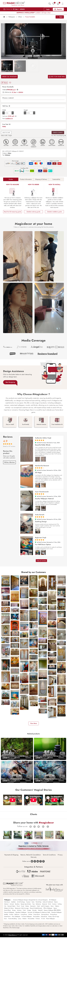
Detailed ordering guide (33, 212)
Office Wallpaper (47, 908)
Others (9, 153)
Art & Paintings (21, 902)
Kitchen (30, 914)
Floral (18, 906)
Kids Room (7, 902)
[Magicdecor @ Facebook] (48, 826)
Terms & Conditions (49, 855)
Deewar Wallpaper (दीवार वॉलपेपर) (52, 910)
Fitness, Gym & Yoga (53, 916)
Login (48, 9)
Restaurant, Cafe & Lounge (22, 908)
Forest (22, 906)
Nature (56, 902)
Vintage (29, 910)
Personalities (36, 916)
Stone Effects (7, 910)
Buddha (6, 914)
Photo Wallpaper (50, 918)
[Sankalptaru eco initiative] (54, 889)
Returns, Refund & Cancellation (31, 855)
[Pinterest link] (43, 861)
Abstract (6, 904)
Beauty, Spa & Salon (26, 904)
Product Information (26, 179)
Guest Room (7, 916)
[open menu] (62, 4)
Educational (44, 916)
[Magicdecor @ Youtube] (30, 826)
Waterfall (40, 910)
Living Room (24, 914)
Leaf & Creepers (45, 906)
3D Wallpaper (52, 900)
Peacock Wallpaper (9, 912)
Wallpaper (7, 155)
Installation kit (9, 118)
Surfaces (19, 910)
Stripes (14, 910)
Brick (49, 904)
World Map (38, 902)
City (5, 906)
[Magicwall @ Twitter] (38, 826)
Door (5, 918)
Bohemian (38, 904)
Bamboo (17, 904)
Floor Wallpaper (16, 916)
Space (55, 908)
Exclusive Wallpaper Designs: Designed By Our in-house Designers (30, 900)
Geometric (33, 906)
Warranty (33, 857)
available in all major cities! (34, 13)
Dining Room (53, 914)
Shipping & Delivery (41, 179)
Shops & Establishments (36, 908)
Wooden (34, 910)
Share (5, 83)
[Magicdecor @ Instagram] (34, 826)
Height (26, 110)
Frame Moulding (12, 918)
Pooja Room (37, 914)
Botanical (44, 904)
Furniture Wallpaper (27, 916)
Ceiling (60, 904)
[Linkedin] (37, 861)
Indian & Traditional (48, 902)
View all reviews (41, 561)
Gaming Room (45, 914)
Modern (25, 918)
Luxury (19, 918)
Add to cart (6, 132)
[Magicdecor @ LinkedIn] (43, 826)
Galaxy (27, 906)
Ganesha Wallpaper (56, 912)
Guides (11, 179)
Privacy (60, 855)
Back (60, 17)
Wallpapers (7, 900)
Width (4, 110)
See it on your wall (58, 77)
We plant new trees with (54, 885)
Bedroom (17, 914)
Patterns (57, 906)
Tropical (28, 902)
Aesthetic (13, 902)
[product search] (50, 4)
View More (33, 723)
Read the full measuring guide (12, 212)
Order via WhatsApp (9, 77)
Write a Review (9, 462)
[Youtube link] (32, 861)
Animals (12, 904)
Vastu (33, 902)
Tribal (24, 910)
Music (52, 906)
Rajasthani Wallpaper (21, 912)
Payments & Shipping (11, 855)
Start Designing (10, 382)
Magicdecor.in (12, 935)
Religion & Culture (9, 908)
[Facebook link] (40, 861)
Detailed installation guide (54, 212)
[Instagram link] (35, 861)
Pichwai (38, 918)
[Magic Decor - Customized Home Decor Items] (14, 4)
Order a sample (58, 132)
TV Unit (43, 918)
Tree (33, 904)
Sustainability (56, 179)
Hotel (38, 906)
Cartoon (54, 904)
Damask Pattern (11, 906)
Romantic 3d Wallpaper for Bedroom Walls (39, 912)
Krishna (11, 914)
